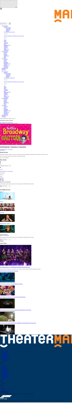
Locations (5, 26)
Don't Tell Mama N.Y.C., (4, 122)
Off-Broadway (9, 81)
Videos (5, 57)
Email (1, 185)
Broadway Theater (5, 368)
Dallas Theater (4, 370)
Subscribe (1, 187)
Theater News (4, 364)
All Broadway (8, 29)
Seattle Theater (4, 358)
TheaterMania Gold (5, 68)
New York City (10, 122)
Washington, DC (6, 49)
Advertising (4, 389)
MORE (1, 191)
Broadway (9, 27)
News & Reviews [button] (5, 51)
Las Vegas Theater (5, 354)
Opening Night (4, 366)
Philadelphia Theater (5, 356)
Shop (3, 388)
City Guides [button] (4, 58)
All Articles (5, 52)
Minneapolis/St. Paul (7, 45)
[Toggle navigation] (1, 9)
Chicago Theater (4, 351)
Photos (5, 56)
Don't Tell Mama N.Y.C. (4, 171)
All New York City (21, 81)
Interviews (3, 367)
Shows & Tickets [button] (4, 25)
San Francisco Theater (5, 357)
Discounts (7, 31)
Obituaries (5, 101)
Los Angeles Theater (5, 352)
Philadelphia (6, 46)
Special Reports (6, 55)
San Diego (5, 64)
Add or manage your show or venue (7, 390)
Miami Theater (4, 355)
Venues (5, 77)
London (3, 383)
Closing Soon (8, 30)
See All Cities (6, 50)
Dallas (5, 41)
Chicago (5, 40)
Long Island (6, 42)
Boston (5, 39)
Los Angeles (6, 43)
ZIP (0, 186)
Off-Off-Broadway (15, 81)
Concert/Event (2, 150)
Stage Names (4, 387)
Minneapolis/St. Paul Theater (6, 359)
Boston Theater (4, 353)
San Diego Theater (5, 375)
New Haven (6, 67)
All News (3, 378)
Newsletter (3, 69)
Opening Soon (8, 28)
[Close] (0, 236)
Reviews (5, 53)
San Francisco (6, 47)
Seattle (5, 48)
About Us (3, 391)
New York (3, 382)
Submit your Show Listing (10, 77)
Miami (5, 44)
